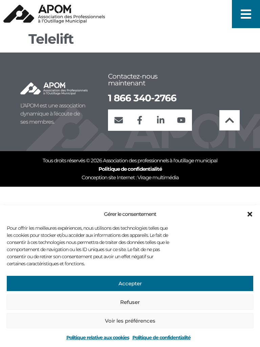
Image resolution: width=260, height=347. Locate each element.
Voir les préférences (130, 321)
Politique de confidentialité (161, 337)
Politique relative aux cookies (97, 337)
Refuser (130, 302)
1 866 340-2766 (142, 98)
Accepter (130, 283)
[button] (249, 214)
